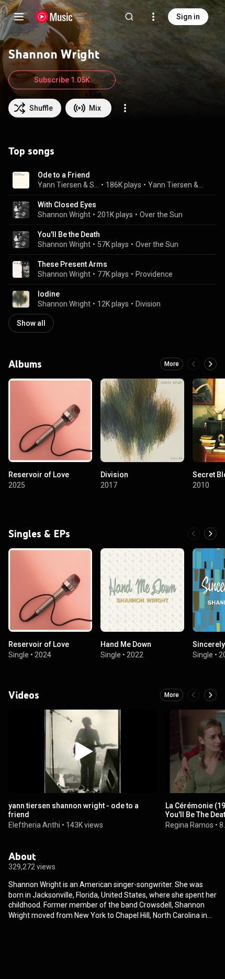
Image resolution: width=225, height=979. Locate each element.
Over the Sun (161, 214)
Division (148, 304)
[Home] (54, 16)
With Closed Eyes (67, 204)
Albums (25, 364)
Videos (23, 695)
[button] (21, 180)
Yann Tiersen (60, 185)
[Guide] (19, 16)
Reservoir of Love (38, 474)
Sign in (188, 17)
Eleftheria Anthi (34, 824)
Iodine (49, 294)
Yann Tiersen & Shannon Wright (176, 185)
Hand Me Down (125, 644)
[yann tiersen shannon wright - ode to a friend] (82, 751)
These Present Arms (72, 264)
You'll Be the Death (69, 234)
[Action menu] (125, 108)
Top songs (31, 151)
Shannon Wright (94, 185)
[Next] (210, 364)
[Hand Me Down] (142, 590)
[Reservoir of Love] (50, 420)
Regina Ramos (189, 824)
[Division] (142, 420)
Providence (154, 274)
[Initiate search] (129, 16)
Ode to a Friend (64, 175)
